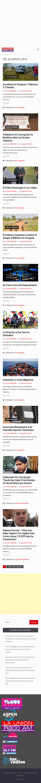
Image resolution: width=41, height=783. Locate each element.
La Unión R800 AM (11, 91)
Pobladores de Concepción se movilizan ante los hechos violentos (18, 137)
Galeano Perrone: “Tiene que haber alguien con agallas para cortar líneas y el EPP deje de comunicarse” (18, 535)
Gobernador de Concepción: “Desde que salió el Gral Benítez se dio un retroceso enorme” (19, 480)
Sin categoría (12, 77)
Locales (9, 523)
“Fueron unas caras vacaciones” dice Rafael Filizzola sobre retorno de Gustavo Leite (20, 670)
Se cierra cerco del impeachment (20, 285)
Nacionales (25, 503)
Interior (9, 470)
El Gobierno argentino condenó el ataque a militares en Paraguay (20, 236)
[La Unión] (8, 49)
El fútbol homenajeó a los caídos (20, 187)
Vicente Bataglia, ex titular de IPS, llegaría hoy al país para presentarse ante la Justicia (20, 649)
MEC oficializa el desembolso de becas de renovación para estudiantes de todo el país (20, 681)
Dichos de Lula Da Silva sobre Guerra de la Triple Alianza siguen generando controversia (20, 660)
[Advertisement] (20, 21)
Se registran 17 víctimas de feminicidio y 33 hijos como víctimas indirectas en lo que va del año (20, 638)
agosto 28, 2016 (26, 91)
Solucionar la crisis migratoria (18, 379)
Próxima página (16, 567)
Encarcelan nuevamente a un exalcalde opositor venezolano (18, 428)
